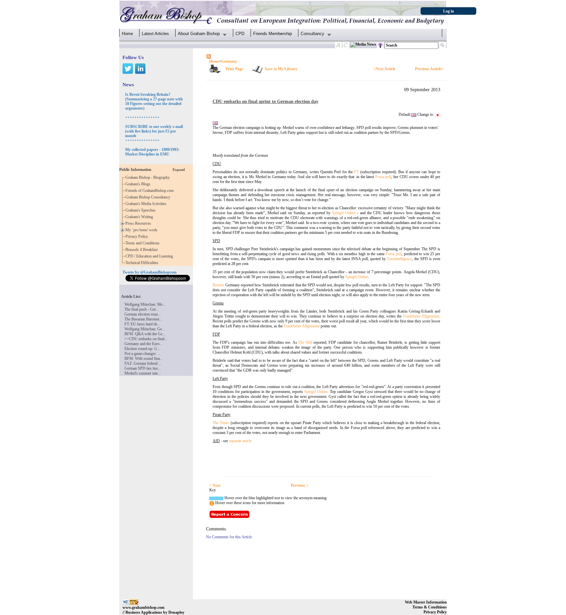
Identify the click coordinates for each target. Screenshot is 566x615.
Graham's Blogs (138, 184)
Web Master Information (426, 602)
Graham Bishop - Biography (148, 177)
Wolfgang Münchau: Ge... (144, 329)
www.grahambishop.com (143, 607)
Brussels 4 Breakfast (142, 249)
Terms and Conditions (143, 243)
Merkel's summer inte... (142, 373)
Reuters (218, 285)
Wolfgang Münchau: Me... (144, 304)
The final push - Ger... (141, 309)
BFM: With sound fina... (143, 358)
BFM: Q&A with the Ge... (144, 334)
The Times (221, 422)
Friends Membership (272, 33)
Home (127, 33)
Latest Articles (155, 33)
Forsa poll (383, 176)
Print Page (234, 69)
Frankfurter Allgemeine (421, 316)
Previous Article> (429, 69)
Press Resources (139, 223)
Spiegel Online (344, 213)
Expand (179, 170)
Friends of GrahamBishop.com (150, 190)
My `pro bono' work (142, 230)
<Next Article (384, 69)
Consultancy (312, 33)
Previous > (300, 485)
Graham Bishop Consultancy (148, 197)
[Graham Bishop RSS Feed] (208, 56)
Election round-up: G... (142, 348)
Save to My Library (281, 69)
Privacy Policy (137, 236)
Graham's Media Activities (146, 203)
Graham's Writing (140, 217)
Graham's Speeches (141, 210)
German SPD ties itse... (142, 368)
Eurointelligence (399, 258)
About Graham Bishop (199, 33)
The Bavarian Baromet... (143, 319)
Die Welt (305, 342)
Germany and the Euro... (143, 343)
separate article (240, 441)
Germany (229, 61)
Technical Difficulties (142, 262)
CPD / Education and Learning (150, 256)
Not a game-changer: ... (142, 353)
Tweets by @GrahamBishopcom (150, 272)
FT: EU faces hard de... (142, 324)
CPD (240, 33)
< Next (214, 485)
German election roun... (142, 314)
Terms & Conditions (429, 607)
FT (356, 172)
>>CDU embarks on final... (145, 339)
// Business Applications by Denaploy (153, 612)
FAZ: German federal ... (142, 363)
